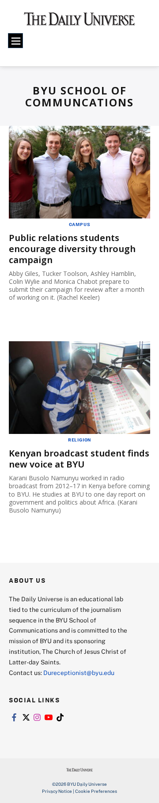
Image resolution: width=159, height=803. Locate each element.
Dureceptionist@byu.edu (78, 672)
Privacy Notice (57, 791)
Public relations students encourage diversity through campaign (72, 249)
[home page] (79, 22)
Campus (80, 224)
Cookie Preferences (96, 791)
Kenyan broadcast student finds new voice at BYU (79, 458)
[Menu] (15, 40)
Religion (79, 439)
